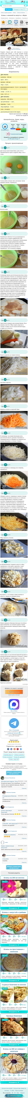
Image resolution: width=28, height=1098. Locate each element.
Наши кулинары (19, 1090)
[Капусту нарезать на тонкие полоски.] (14, 366)
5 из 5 (18, 742)
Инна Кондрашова (9, 807)
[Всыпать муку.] (14, 220)
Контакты (7, 1090)
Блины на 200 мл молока (14, 877)
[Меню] (1, 2)
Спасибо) (6, 859)
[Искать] (25, 6)
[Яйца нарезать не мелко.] (14, 548)
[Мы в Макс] (14, 704)
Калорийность (18, 18)
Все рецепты (9, 9)
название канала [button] (13, 733)
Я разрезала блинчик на (9, 797)
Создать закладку (15, 692)
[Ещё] (25, 9)
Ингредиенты (12, 18)
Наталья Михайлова (10, 778)
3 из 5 (14, 742)
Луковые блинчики (14, 1016)
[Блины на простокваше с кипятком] (14, 962)
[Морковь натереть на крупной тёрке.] (14, 420)
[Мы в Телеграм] (14, 723)
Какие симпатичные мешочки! (7, 846)
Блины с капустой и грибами (14, 912)
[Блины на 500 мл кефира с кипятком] (14, 1063)
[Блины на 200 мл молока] (14, 888)
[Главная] (10, 2)
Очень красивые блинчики (6, 811)
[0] (17, 24)
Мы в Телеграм (14, 730)
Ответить (24, 788)
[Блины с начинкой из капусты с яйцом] (14, 37)
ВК (12, 1093)
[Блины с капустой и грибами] (14, 924)
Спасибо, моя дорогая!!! (10, 823)
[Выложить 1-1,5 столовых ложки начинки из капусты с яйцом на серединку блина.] (14, 607)
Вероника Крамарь (11, 792)
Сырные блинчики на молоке (14, 984)
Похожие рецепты (4, 18)
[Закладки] (24, 1)
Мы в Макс (14, 711)
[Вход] (27, 1)
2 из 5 (12, 742)
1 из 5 (10, 742)
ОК (15, 1093)
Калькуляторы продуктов (19, 1088)
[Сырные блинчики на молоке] (14, 994)
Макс (18, 1093)
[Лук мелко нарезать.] (14, 393)
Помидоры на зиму (18, 9)
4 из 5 (16, 742)
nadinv (6, 842)
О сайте (12, 1090)
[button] (21, 24)
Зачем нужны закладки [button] (14, 695)
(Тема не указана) (10, 835)
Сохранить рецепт (15, 1095)
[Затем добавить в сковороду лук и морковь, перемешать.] (14, 480)
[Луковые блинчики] (14, 1026)
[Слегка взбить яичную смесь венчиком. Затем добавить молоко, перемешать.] (14, 193)
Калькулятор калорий (7, 1088)
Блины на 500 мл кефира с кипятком (14, 1050)
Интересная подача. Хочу (9, 781)
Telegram (22, 1093)
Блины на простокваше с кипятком (14, 950)
